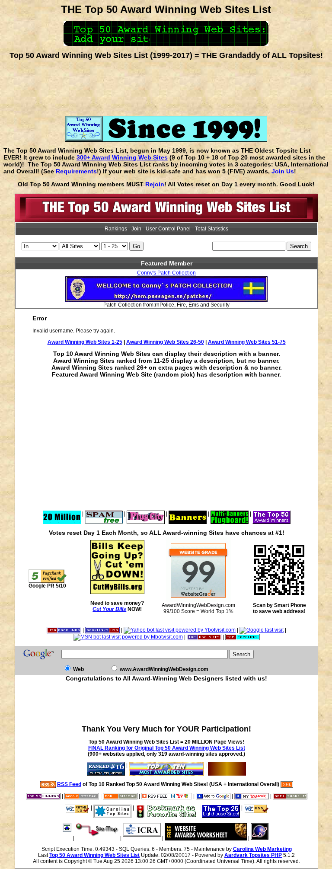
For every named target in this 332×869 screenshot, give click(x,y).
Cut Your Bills (109, 609)
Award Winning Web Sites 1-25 (85, 342)
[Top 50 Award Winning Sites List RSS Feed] (48, 784)
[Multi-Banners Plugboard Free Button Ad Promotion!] (230, 514)
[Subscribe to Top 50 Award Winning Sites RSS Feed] (166, 796)
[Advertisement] (166, 84)
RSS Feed (69, 784)
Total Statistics (211, 229)
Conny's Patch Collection (166, 273)
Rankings (116, 229)
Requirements (76, 171)
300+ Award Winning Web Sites (122, 157)
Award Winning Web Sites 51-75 (247, 342)
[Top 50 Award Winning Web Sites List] (166, 220)
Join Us (282, 171)
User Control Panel (168, 229)
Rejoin (154, 184)
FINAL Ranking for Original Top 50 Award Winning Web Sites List (166, 748)
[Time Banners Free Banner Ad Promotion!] (188, 514)
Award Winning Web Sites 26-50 (165, 342)
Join (136, 229)
